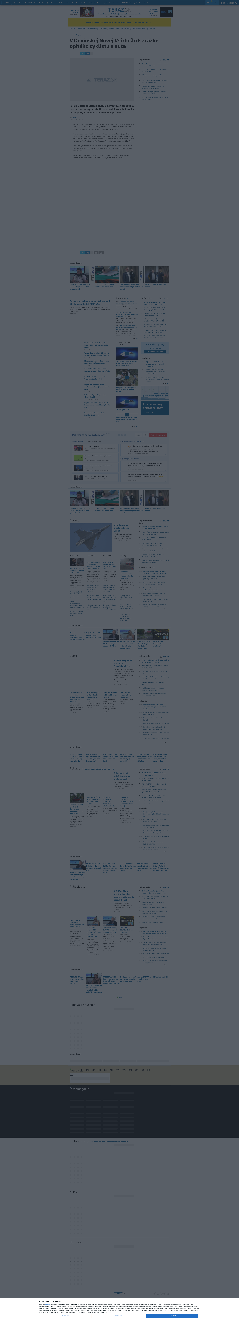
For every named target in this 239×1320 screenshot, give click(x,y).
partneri (47, 1304)
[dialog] (119, 1309)
